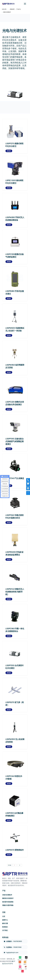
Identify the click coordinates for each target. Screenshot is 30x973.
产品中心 (18, 9)
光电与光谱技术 (7, 12)
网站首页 (12, 9)
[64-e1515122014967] (15, 123)
